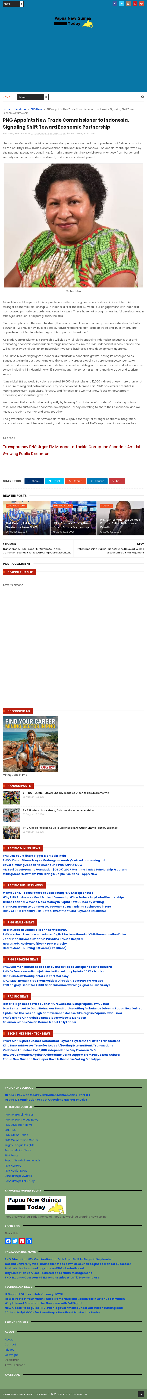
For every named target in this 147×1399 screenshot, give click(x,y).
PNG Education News (18, 1125)
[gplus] (141, 3)
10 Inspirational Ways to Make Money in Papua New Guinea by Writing (53, 902)
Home (6, 97)
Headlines (20, 109)
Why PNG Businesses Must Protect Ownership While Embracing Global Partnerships (63, 897)
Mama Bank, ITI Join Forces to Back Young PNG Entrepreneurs (48, 893)
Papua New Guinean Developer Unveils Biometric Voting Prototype (52, 1059)
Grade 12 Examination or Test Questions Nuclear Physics (46, 1100)
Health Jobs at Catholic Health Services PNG (35, 930)
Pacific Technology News (21, 1120)
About (9, 1339)
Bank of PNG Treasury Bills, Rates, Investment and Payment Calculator (54, 911)
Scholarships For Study (20, 1181)
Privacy (9, 1350)
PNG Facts (11, 1155)
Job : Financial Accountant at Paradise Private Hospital (43, 939)
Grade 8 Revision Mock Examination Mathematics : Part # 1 (47, 1095)
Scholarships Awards (18, 1176)
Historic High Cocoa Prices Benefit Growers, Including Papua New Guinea (56, 1004)
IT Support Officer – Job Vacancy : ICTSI (34, 1294)
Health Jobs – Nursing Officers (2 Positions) (35, 948)
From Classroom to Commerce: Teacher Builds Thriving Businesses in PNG (57, 906)
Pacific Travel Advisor (19, 1115)
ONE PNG (10, 1130)
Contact (10, 1344)
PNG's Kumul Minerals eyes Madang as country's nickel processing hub (54, 860)
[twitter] (121, 3)
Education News (16, 505)
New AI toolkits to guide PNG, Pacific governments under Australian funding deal (64, 1308)
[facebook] (115, 3)
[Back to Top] (141, 1394)
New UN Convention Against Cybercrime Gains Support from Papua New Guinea (61, 1055)
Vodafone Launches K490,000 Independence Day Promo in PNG (49, 1050)
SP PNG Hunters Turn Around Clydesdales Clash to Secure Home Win (66, 793)
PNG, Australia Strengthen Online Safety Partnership (71, 525)
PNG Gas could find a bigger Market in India (34, 856)
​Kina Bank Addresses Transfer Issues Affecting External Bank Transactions (58, 1045)
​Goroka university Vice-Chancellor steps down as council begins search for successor (68, 1264)
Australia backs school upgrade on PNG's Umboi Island (44, 1268)
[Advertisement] (73, 60)
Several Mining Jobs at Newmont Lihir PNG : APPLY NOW (42, 865)
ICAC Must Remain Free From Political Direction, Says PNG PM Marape (53, 981)
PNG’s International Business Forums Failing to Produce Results (120, 523)
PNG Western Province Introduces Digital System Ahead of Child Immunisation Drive (64, 934)
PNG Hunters (13, 1166)
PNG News (36, 109)
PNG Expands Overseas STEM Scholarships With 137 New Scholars (52, 1277)
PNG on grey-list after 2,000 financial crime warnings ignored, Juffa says (56, 985)
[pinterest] (135, 3)
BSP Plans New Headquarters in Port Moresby (36, 976)
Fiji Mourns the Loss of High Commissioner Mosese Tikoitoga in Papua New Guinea (62, 1013)
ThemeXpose (80, 1394)
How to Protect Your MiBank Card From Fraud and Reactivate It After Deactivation (65, 1299)
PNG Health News (16, 1171)
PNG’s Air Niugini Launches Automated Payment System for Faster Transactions (61, 1041)
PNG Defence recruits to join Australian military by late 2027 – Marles (53, 971)
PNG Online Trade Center (21, 1140)
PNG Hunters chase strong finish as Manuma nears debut (59, 810)
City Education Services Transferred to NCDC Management (48, 1273)
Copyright (11, 1355)
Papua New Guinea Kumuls (22, 1160)
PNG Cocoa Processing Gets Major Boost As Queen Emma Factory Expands (70, 828)
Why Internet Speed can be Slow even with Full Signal (43, 1303)
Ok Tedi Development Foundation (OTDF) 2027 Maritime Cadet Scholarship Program (65, 869)
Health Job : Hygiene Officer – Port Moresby (35, 944)
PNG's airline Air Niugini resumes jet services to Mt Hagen (44, 1018)
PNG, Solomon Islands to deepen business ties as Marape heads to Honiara (57, 967)
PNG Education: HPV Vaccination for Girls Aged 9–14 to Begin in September (59, 1259)
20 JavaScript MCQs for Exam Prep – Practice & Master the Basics (52, 1312)
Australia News (63, 505)
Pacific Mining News (18, 1150)
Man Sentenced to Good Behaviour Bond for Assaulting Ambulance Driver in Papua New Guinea (72, 1008)
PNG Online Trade (16, 1135)
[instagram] (128, 3)
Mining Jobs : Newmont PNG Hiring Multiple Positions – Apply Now (50, 874)
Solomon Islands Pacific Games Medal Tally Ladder (40, 1022)
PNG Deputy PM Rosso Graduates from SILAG (21, 525)
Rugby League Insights (19, 1145)
